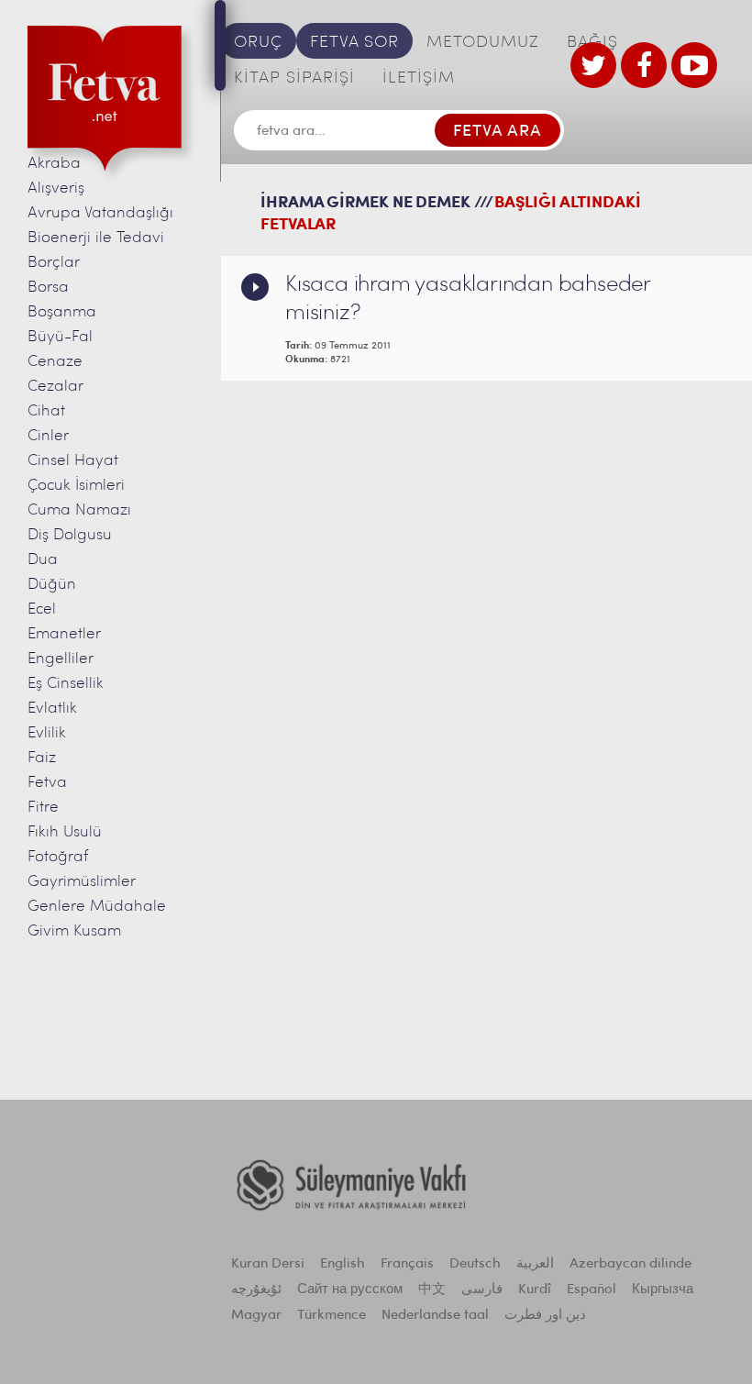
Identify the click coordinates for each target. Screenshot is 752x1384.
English (342, 1264)
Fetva (47, 783)
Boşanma (62, 312)
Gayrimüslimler (82, 882)
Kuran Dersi (267, 1264)
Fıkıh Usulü (65, 832)
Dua (43, 560)
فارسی (482, 1290)
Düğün (52, 584)
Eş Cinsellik (66, 684)
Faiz (42, 758)
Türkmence (331, 1316)
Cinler (48, 436)
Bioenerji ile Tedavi (96, 238)
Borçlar (54, 263)
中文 (432, 1290)
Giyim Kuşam (74, 931)
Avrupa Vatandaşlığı (100, 213)
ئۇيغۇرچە (256, 1290)
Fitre (43, 807)
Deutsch (475, 1264)
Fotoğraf (58, 857)
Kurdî (534, 1290)
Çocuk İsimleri (76, 485)
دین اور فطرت (545, 1316)
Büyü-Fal (60, 337)
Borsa (48, 287)
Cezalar (55, 386)
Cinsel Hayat (73, 461)
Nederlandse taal (435, 1316)
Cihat (46, 411)
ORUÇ (258, 43)
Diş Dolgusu (70, 535)
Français (407, 1264)
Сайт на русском (350, 1290)
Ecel (42, 609)
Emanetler (64, 634)
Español (591, 1290)
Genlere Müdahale (97, 906)
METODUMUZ (482, 43)
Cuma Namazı (79, 510)
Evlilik (47, 733)
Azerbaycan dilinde (630, 1264)
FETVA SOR (354, 43)
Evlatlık (52, 708)
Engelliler (61, 659)
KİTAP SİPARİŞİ (294, 79)
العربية (535, 1264)
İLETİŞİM (418, 79)
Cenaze (55, 362)
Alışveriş (56, 188)
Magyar (256, 1316)
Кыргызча (662, 1290)
